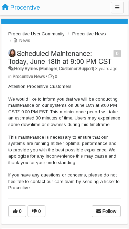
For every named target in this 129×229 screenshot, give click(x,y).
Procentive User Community (36, 33)
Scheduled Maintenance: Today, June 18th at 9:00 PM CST (59, 57)
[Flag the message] (110, 53)
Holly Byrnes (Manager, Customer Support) (54, 68)
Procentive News (89, 33)
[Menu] (117, 7)
